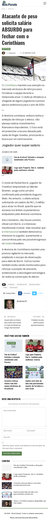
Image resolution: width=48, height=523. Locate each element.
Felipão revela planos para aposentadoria (37, 322)
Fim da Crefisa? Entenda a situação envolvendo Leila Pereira (29, 158)
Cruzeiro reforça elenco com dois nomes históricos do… (27, 484)
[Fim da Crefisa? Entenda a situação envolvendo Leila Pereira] (7, 160)
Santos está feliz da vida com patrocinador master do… (26, 493)
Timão (5, 287)
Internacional (11, 231)
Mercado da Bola (34, 284)
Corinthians (10, 85)
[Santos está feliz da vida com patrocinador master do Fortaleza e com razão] (34, 372)
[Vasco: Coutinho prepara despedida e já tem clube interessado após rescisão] (7, 503)
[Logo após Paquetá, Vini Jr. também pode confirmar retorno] (7, 170)
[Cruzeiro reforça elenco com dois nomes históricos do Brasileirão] (13, 372)
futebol (9, 243)
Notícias (6, 49)
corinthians (11, 284)
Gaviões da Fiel (22, 284)
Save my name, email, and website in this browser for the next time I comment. (23, 447)
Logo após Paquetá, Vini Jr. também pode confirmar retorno (29, 168)
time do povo (13, 287)
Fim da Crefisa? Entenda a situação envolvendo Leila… (28, 466)
